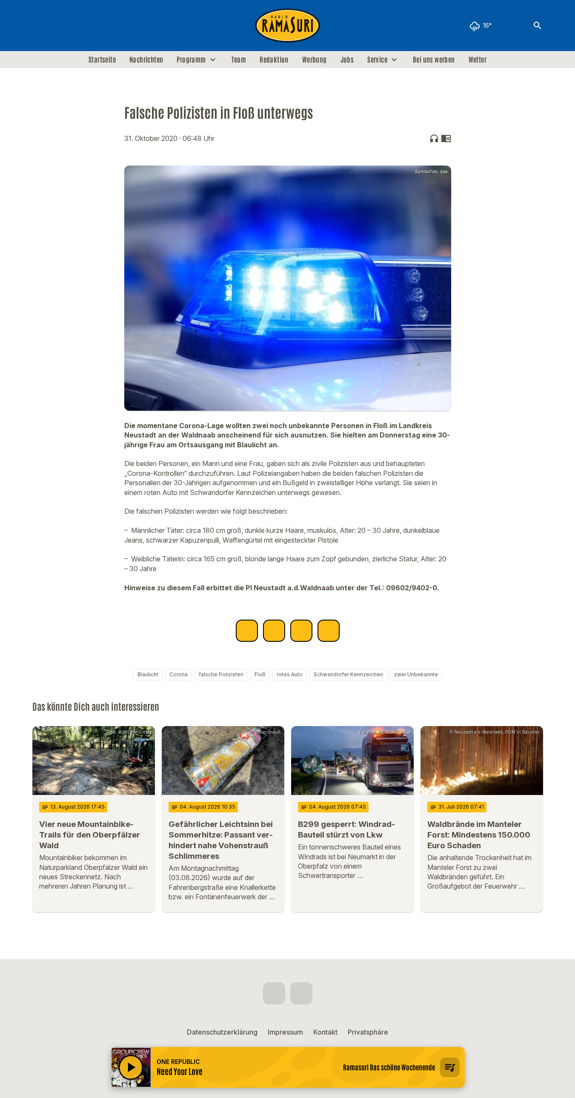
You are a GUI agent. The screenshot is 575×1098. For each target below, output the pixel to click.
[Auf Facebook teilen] (247, 630)
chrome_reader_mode (446, 138)
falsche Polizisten (221, 674)
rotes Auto (290, 674)
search (537, 25)
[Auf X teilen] (274, 630)
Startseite (102, 59)
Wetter (477, 59)
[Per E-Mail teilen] (328, 630)
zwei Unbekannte (416, 674)
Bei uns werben (434, 59)
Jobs (347, 59)
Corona (178, 674)
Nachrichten (146, 59)
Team (239, 59)
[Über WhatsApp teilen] (301, 630)
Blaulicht (147, 674)
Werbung (314, 59)
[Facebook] (40, 25)
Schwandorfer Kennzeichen (348, 674)
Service (377, 59)
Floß (260, 674)
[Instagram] (57, 25)
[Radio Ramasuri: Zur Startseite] (287, 26)
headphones (434, 138)
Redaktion (274, 59)
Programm (191, 59)
